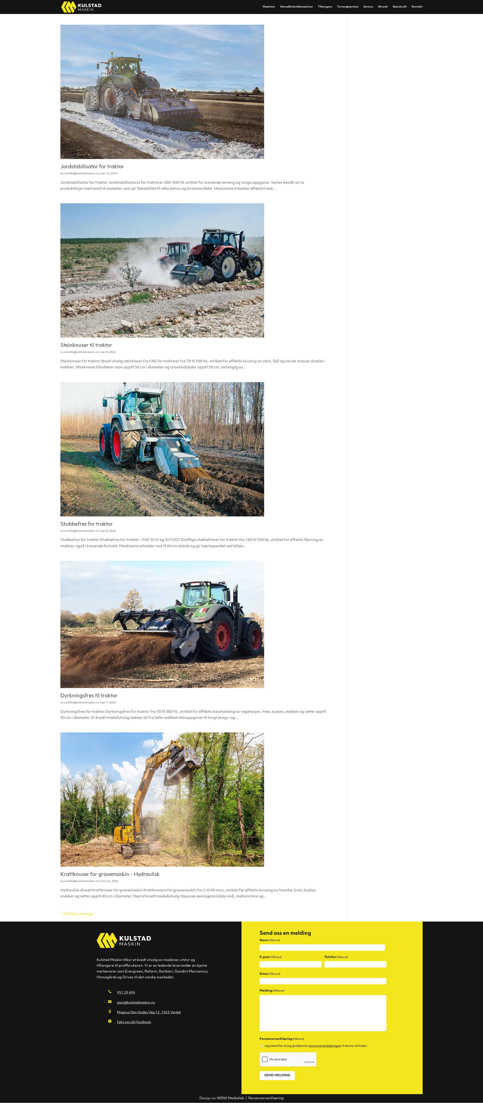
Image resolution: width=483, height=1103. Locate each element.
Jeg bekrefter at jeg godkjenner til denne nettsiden (315, 1046)
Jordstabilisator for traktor (92, 167)
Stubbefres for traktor (86, 524)
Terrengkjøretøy (347, 7)
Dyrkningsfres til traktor (89, 696)
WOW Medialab (230, 1098)
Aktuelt (383, 7)
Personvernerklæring (266, 1098)
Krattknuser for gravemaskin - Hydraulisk (110, 874)
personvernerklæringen (324, 1046)
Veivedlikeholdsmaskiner (296, 7)
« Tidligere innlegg (76, 914)
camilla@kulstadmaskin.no (81, 173)
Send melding (277, 1075)
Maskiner (269, 7)
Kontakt (417, 7)
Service (368, 7)
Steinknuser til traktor (86, 345)
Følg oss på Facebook (134, 1022)
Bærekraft (400, 7)
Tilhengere (325, 7)
